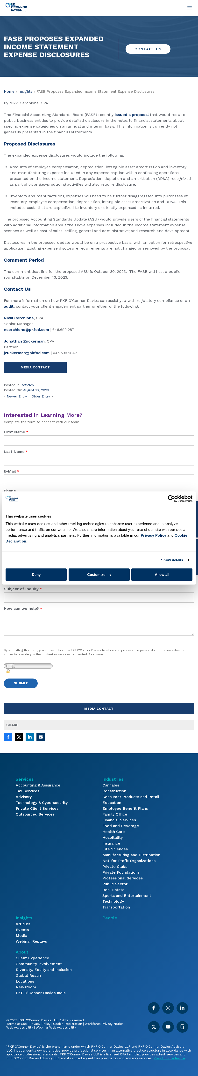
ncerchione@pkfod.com (26, 329)
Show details (172, 560)
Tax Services (27, 791)
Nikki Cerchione (19, 318)
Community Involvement (39, 964)
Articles (28, 385)
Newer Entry (17, 396)
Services (25, 779)
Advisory (24, 796)
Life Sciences (115, 849)
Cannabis (110, 785)
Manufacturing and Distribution (131, 855)
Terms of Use (16, 1024)
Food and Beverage (120, 826)
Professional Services (122, 878)
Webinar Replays (31, 941)
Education (111, 802)
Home (9, 91)
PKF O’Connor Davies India (41, 993)
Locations (25, 981)
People (109, 917)
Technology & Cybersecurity (42, 802)
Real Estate (113, 889)
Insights (25, 91)
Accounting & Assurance (38, 785)
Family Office (114, 814)
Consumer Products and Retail (130, 796)
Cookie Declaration (67, 1024)
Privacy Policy (39, 1024)
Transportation (116, 907)
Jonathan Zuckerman (24, 341)
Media (21, 935)
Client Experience (32, 958)
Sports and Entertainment (126, 895)
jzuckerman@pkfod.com (27, 353)
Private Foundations (121, 872)
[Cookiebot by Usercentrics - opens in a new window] (171, 498)
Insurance (111, 843)
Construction (114, 791)
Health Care (113, 831)
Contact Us (148, 49)
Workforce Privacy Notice (104, 1024)
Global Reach (28, 975)
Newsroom (26, 987)
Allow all (162, 574)
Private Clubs (114, 866)
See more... (97, 654)
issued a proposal (132, 114)
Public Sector (114, 884)
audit (9, 306)
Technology (113, 901)
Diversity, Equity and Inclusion (44, 969)
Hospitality (112, 837)
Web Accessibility (19, 1027)
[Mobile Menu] (189, 8)
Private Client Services (37, 808)
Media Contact (35, 367)
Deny (36, 574)
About (22, 951)
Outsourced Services (35, 814)
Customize (96, 574)
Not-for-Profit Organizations (129, 860)
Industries (113, 779)
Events (22, 929)
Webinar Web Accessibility (56, 1027)
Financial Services (119, 820)
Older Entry (41, 396)
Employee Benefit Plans (125, 808)
